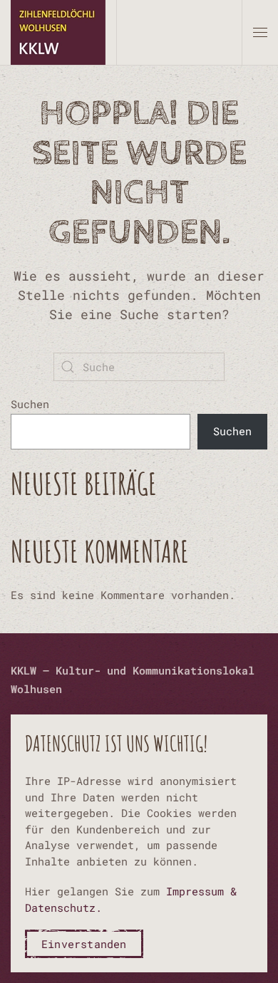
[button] (260, 32)
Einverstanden (84, 944)
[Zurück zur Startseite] (58, 32)
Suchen (30, 404)
